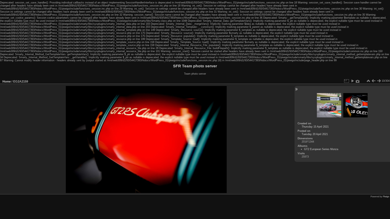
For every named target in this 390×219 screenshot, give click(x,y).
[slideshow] (352, 81)
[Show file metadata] (357, 81)
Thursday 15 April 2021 (315, 126)
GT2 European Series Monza (321, 149)
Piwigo (386, 196)
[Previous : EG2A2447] (373, 81)
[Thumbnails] (368, 81)
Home (6, 81)
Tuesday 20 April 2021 (315, 134)
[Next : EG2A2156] (378, 81)
